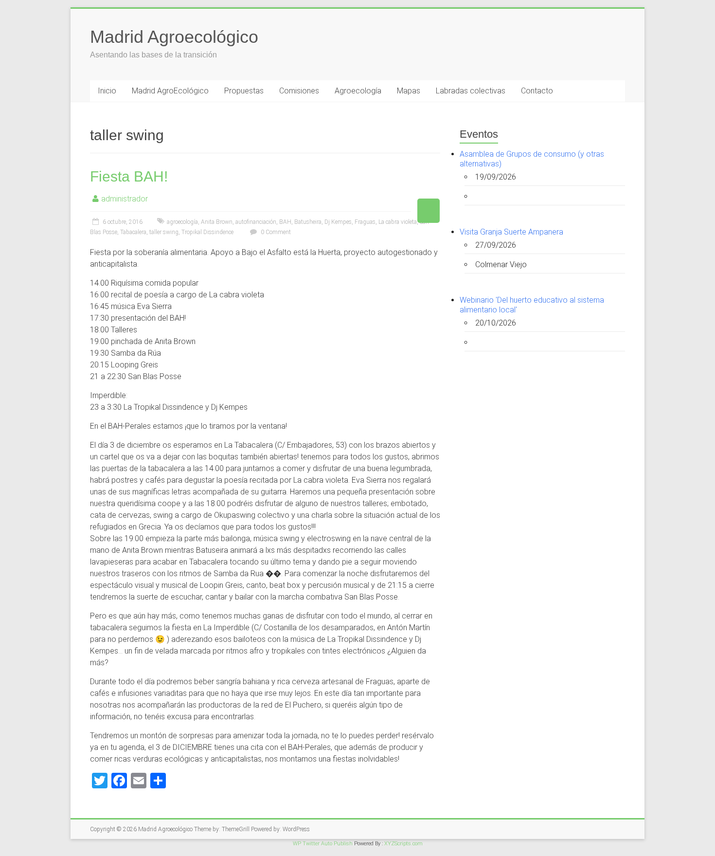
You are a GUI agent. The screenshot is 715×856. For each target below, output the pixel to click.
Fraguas (365, 222)
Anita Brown (216, 222)
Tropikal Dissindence (207, 232)
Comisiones (299, 90)
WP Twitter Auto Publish (323, 843)
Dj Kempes (338, 222)
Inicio (107, 90)
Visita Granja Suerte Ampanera (511, 232)
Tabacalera (133, 232)
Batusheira (308, 222)
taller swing (164, 232)
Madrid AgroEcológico (170, 90)
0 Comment (275, 232)
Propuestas (244, 90)
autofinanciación (255, 222)
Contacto (537, 90)
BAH (285, 222)
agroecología (182, 222)
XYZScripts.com (403, 843)
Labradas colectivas (470, 90)
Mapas (408, 90)
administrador (124, 198)
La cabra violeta (397, 222)
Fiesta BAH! (129, 176)
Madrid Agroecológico (174, 37)
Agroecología (358, 90)
